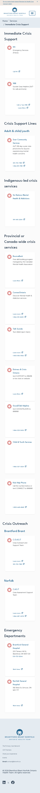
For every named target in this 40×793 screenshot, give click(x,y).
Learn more (16, 314)
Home (5, 21)
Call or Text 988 (22, 105)
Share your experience (10, 754)
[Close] (37, 1)
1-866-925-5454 (18, 430)
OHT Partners (7, 750)
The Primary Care (8, 746)
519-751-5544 (18, 656)
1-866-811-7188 (18, 166)
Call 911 (15, 71)
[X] (8, 782)
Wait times (16, 669)
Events (5, 758)
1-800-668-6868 (18, 507)
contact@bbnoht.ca (13, 761)
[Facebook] (13, 782)
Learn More (22, 108)
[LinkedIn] (4, 782)
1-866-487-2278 (18, 616)
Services (13, 21)
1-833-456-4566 (18, 355)
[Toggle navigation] (32, 13)
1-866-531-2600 (18, 317)
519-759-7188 (17, 163)
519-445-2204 (17, 219)
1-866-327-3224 (18, 466)
